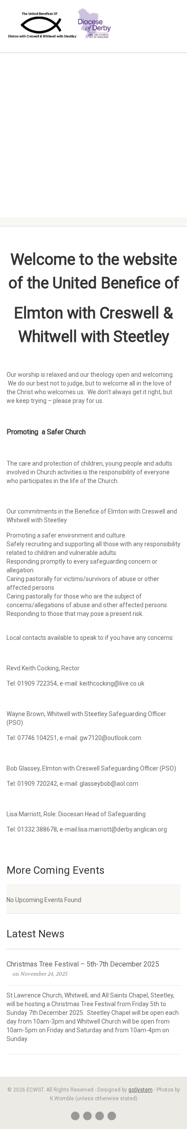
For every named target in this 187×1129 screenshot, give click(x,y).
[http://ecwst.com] (62, 25)
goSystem (140, 1090)
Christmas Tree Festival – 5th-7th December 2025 (83, 964)
